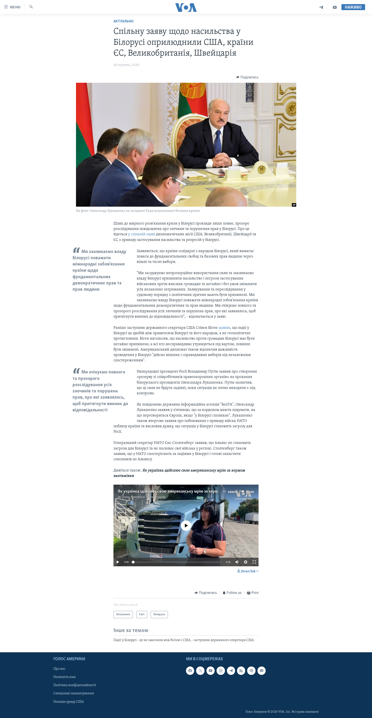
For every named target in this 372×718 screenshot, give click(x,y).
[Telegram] (321, 7)
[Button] (247, 77)
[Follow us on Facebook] (190, 671)
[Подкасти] (251, 671)
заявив (224, 328)
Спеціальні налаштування (73, 693)
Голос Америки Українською (144, 497)
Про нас (59, 669)
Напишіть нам (64, 677)
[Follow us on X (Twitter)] (200, 671)
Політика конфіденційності (74, 685)
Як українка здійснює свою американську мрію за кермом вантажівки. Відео (187, 491)
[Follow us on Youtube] (210, 671)
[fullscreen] (254, 562)
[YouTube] (334, 7)
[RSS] (241, 671)
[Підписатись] (261, 671)
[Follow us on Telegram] (231, 671)
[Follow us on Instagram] (221, 671)
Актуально (123, 21)
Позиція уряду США (68, 702)
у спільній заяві (142, 234)
